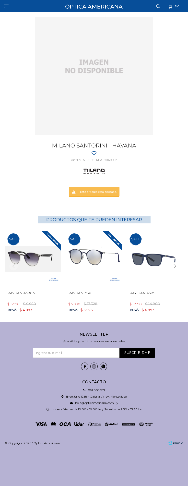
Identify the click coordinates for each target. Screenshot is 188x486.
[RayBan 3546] (94, 259)
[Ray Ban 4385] (155, 259)
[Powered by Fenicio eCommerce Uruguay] (175, 443)
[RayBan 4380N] (33, 259)
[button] (158, 6)
